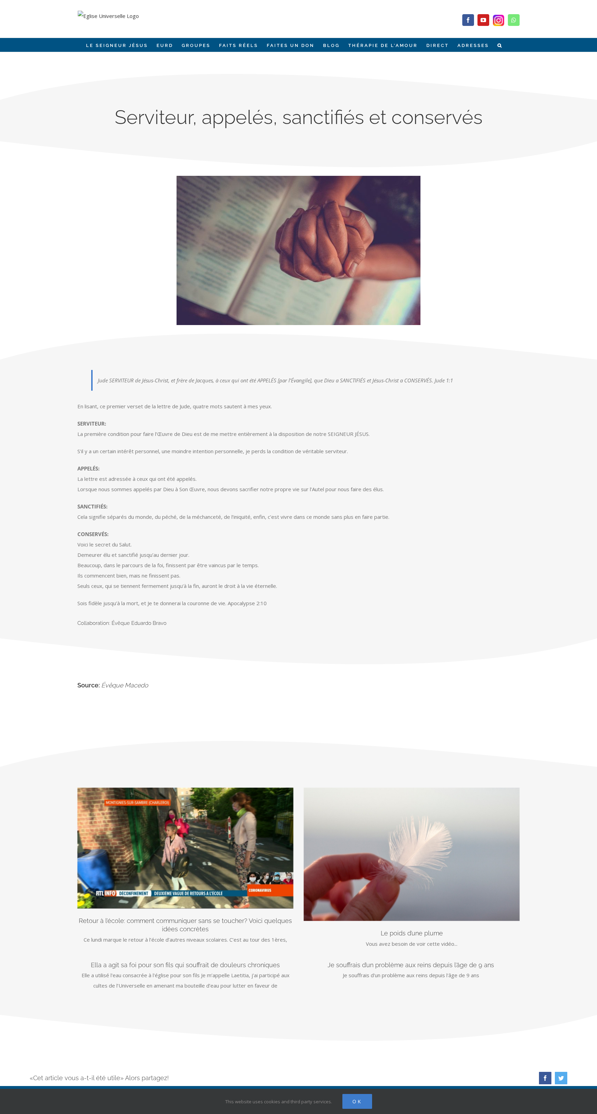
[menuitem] (117, 45)
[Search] (500, 45)
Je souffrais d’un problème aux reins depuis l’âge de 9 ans (412, 965)
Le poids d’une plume (412, 933)
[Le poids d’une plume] (412, 854)
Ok (357, 1101)
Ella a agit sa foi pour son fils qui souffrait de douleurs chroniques (185, 965)
